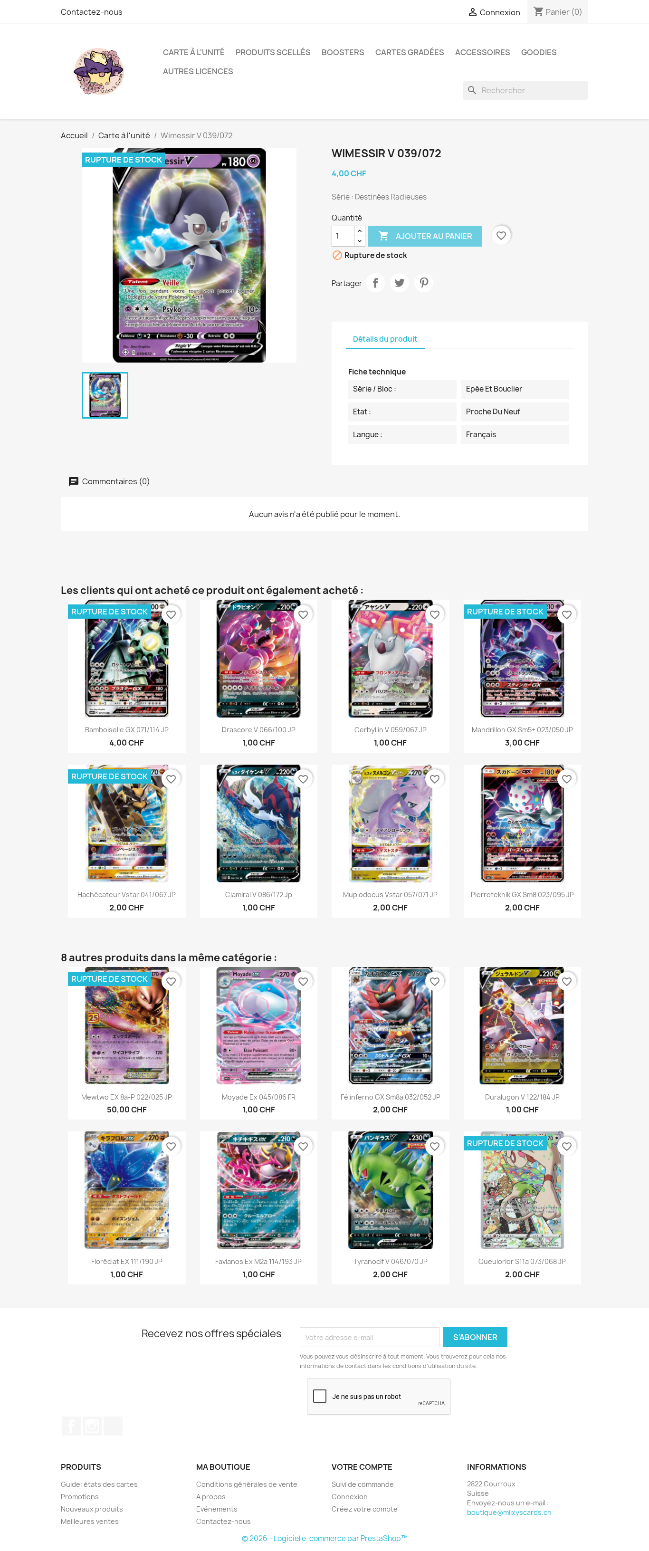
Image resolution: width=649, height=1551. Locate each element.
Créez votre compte (365, 1508)
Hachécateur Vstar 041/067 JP (126, 894)
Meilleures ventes (90, 1521)
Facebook (71, 1426)
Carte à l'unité (194, 52)
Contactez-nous (92, 12)
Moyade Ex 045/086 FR (259, 1096)
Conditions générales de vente (246, 1484)
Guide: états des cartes (99, 1484)
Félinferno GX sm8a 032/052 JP (390, 1096)
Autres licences (198, 71)
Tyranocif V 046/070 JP (390, 1261)
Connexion (350, 1496)
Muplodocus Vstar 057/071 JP (390, 894)
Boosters (343, 52)
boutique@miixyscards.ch (509, 1512)
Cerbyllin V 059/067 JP (390, 729)
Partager (375, 282)
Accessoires (482, 52)
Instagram (92, 1426)
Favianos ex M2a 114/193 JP (258, 1261)
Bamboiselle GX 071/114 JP (127, 729)
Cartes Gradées (409, 52)
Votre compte (362, 1467)
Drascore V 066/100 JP (259, 729)
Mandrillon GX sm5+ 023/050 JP (522, 729)
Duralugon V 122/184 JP (522, 1096)
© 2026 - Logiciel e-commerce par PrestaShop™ (325, 1538)
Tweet (399, 282)
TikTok (113, 1426)
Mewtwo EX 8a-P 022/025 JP (126, 1096)
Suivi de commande (363, 1484)
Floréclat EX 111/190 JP (126, 1261)
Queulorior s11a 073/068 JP (522, 1261)
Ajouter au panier (425, 235)
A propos (211, 1496)
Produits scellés (273, 52)
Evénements (217, 1508)
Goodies (539, 52)
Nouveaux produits (92, 1508)
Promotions (80, 1496)
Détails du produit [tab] (385, 339)
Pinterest (423, 282)
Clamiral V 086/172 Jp (258, 894)
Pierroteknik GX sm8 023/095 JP (522, 894)
